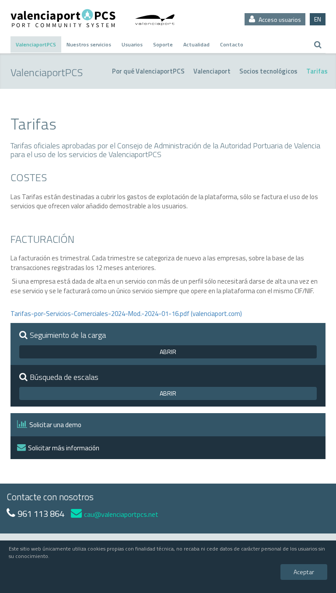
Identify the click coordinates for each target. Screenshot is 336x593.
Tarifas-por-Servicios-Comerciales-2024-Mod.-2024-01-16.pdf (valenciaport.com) (126, 314)
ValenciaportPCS (36, 44)
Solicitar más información (63, 448)
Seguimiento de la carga (68, 335)
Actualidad (196, 44)
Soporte (163, 44)
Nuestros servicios (88, 44)
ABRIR (168, 351)
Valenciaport (212, 71)
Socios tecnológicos (268, 71)
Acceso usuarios (279, 19)
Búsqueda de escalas (64, 377)
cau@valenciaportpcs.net (121, 514)
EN (317, 19)
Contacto (231, 44)
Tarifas (317, 71)
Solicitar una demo (55, 425)
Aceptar (304, 571)
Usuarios (132, 44)
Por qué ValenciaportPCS (148, 71)
